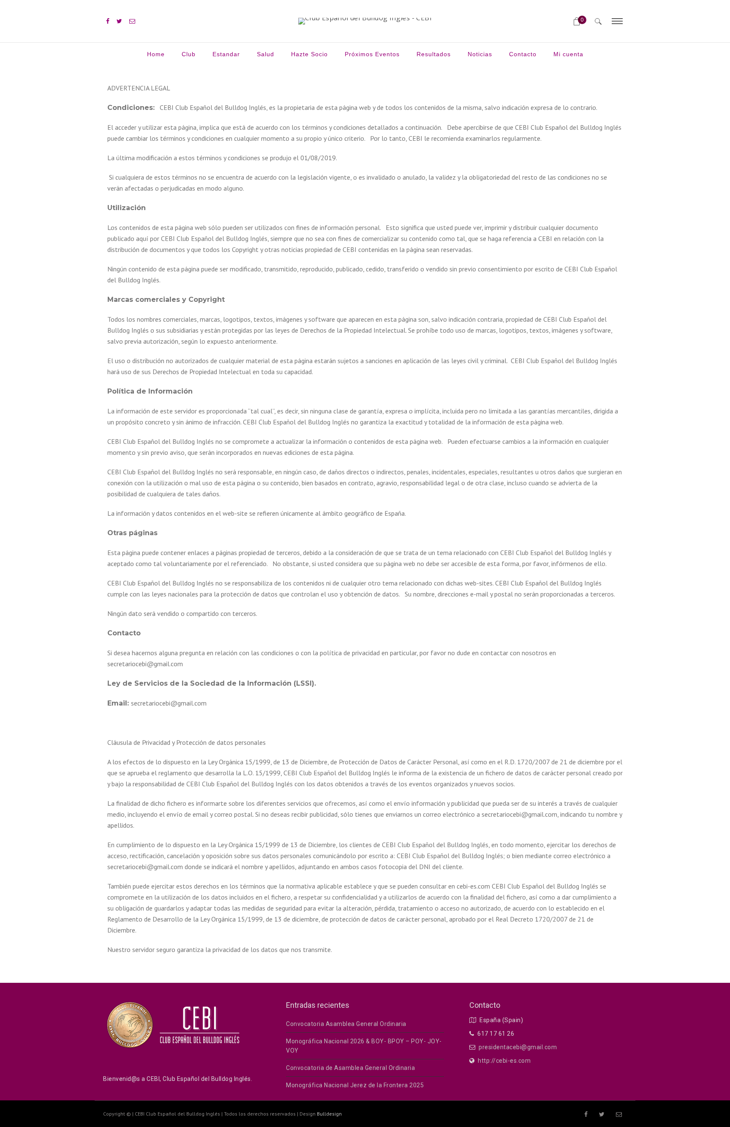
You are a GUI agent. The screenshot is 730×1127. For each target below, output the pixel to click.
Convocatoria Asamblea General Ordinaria (346, 1023)
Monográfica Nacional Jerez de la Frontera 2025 (355, 1085)
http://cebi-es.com (504, 1060)
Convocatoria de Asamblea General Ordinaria (350, 1067)
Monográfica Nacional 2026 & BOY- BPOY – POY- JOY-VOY (364, 1046)
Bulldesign (329, 1114)
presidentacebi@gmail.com (518, 1047)
